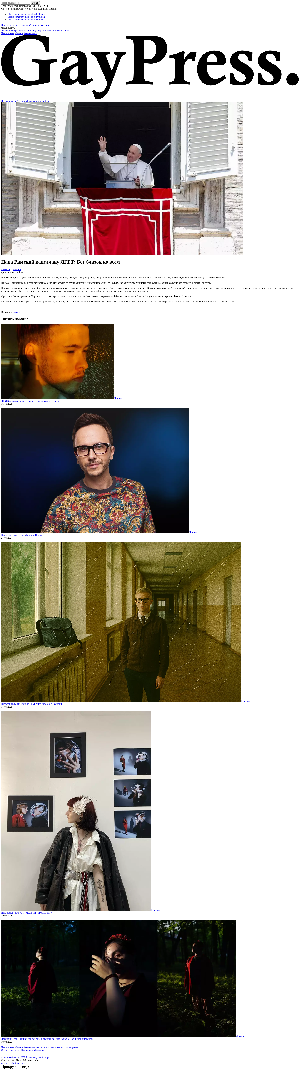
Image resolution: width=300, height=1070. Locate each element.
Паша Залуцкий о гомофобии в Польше (22, 535)
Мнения (19, 33)
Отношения (30, 33)
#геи (3, 1057)
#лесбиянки (13, 1057)
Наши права (7, 33)
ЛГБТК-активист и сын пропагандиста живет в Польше (31, 401)
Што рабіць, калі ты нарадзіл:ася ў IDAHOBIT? (26, 912)
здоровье (73, 1047)
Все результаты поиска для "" (25, 25)
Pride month (50, 30)
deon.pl (16, 312)
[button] (150, 27)
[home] (150, 98)
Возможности (8, 101)
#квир (45, 1057)
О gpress (5, 1050)
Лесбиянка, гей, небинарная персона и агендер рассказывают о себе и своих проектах (47, 1039)
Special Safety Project (33, 30)
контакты (16, 1050)
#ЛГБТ (23, 1057)
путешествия (61, 1047)
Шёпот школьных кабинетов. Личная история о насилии (31, 704)
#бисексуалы (35, 1057)
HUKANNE (63, 30)
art (44, 101)
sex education (36, 101)
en (47, 101)
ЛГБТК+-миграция (11, 30)
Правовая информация (33, 1050)
